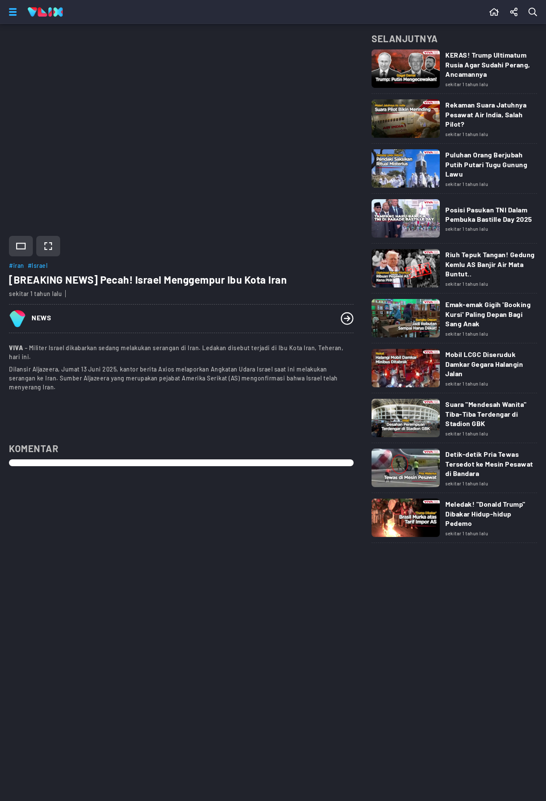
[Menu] (11, 12)
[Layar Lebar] (21, 246)
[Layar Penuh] (48, 246)
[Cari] (534, 12)
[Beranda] (494, 12)
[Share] (514, 12)
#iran (16, 265)
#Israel (38, 265)
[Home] (45, 12)
